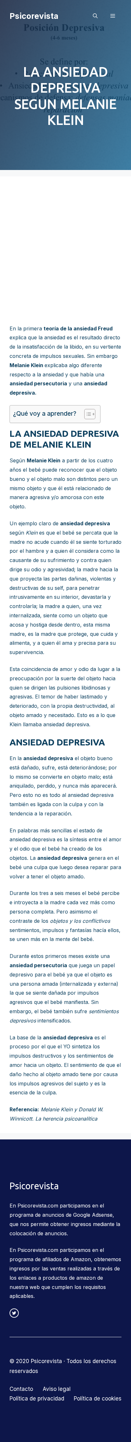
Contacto (21, 1389)
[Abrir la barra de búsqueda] (95, 16)
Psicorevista (34, 16)
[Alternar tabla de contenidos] (86, 414)
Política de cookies (97, 1398)
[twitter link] (14, 1313)
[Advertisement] (65, 255)
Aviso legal (57, 1389)
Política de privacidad (37, 1398)
